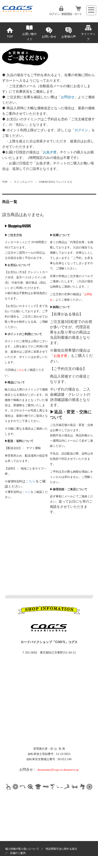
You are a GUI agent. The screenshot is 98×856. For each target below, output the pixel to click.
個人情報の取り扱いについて (22, 848)
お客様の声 (68, 36)
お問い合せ (49, 36)
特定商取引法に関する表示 (61, 848)
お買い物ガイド (29, 36)
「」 (67, 97)
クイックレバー (23, 181)
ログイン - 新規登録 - (61, 13)
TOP (10, 36)
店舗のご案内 (18, 853)
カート (78, 13)
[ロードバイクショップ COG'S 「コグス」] (17, 11)
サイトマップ (88, 36)
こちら (30, 481)
